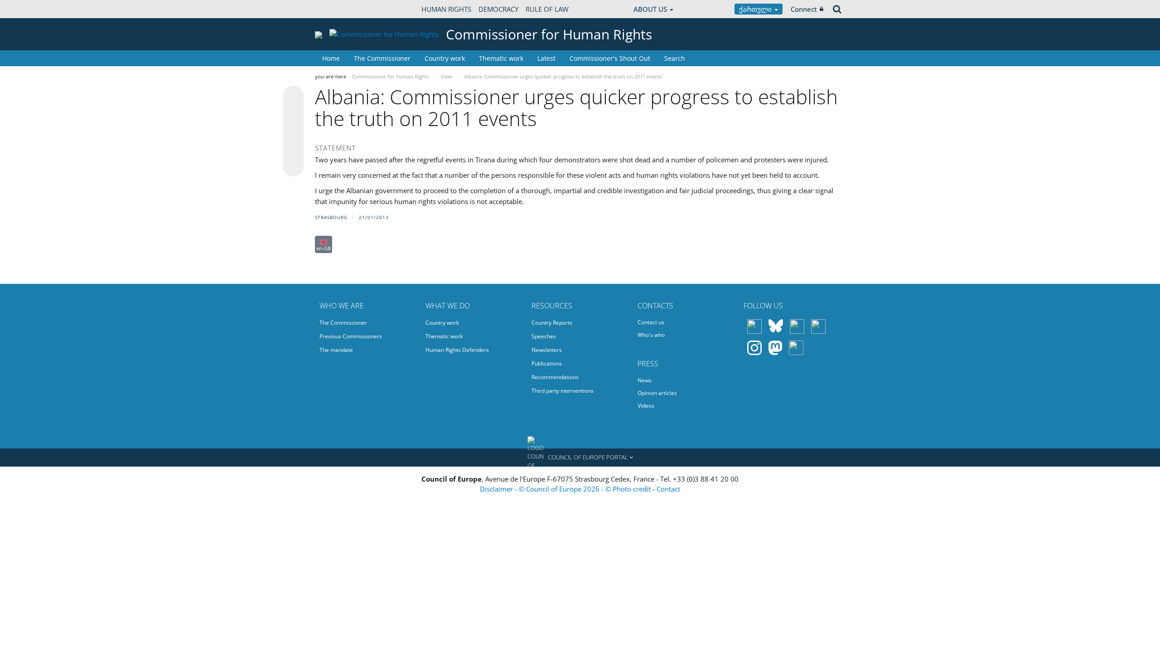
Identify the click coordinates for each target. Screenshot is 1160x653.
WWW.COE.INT (337, 9)
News (645, 380)
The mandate (336, 350)
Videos (646, 405)
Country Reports (552, 322)
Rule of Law (547, 9)
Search (674, 58)
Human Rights (446, 9)
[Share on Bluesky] (293, 97)
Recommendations (555, 377)
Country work (445, 58)
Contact (668, 488)
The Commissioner (382, 58)
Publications (547, 363)
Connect (804, 9)
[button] (580, 457)
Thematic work (501, 58)
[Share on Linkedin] (293, 149)
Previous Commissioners (350, 336)
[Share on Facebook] (293, 131)
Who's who (651, 335)
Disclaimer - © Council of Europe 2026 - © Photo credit (566, 488)
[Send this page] (293, 166)
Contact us (651, 322)
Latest (546, 58)
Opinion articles (657, 393)
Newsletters (547, 350)
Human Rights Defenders (457, 350)
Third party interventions (563, 391)
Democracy (498, 9)
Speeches (544, 336)
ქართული (756, 9)
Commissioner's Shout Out (610, 58)
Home (331, 58)
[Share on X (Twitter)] (293, 114)
